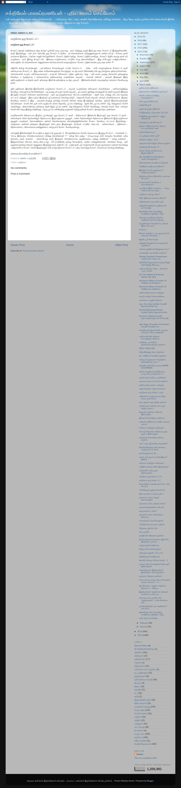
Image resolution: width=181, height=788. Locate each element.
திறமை (137, 686)
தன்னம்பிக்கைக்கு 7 (147, 132)
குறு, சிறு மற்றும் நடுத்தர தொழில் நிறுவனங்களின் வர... (153, 305)
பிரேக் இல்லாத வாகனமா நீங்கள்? (152, 198)
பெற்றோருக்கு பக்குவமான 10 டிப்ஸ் (153, 113)
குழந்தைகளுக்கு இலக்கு (149, 109)
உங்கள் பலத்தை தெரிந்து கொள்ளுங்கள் (149, 96)
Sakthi (140, 754)
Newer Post (18, 244)
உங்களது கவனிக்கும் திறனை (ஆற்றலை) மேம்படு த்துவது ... (152, 219)
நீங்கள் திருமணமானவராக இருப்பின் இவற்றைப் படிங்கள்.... (154, 540)
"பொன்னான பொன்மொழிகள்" (151, 521)
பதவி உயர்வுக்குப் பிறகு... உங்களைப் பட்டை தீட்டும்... (153, 270)
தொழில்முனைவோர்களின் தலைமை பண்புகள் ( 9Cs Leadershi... (153, 331)
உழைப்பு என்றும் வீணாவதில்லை (151, 296)
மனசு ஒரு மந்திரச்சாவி (148, 101)
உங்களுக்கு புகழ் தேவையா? (150, 122)
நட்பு (136, 693)
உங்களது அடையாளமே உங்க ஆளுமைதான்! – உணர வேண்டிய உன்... (153, 600)
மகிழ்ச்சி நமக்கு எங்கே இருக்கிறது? (154, 467)
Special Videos (140, 646)
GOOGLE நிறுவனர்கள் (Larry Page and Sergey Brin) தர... (154, 263)
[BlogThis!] (46, 158)
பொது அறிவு (139, 710)
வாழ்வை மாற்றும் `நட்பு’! (148, 139)
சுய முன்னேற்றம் (141, 673)
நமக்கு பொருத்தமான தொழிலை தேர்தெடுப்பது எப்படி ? (152, 361)
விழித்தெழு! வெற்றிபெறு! (149, 557)
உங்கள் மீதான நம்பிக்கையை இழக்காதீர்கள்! (150, 152)
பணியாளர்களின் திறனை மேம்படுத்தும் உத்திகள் (149, 337)
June (142, 73)
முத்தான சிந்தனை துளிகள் (150, 576)
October (143, 59)
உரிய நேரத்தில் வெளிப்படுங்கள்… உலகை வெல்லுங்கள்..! (152, 158)
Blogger (150, 781)
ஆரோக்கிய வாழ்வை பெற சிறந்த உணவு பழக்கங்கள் (152, 397)
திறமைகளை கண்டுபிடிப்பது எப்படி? (153, 92)
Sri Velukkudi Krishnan (144, 649)
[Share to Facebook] (51, 158)
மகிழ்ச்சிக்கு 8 (145, 105)
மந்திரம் (137, 720)
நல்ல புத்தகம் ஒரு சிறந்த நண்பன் (152, 402)
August (143, 66)
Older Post (121, 244)
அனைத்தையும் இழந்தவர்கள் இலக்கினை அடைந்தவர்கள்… (152, 571)
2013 (140, 635)
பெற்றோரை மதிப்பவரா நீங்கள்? (151, 166)
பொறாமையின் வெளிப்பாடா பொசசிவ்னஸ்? (150, 183)
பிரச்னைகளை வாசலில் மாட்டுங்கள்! (153, 163)
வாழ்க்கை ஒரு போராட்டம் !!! (150, 476)
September (145, 62)
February (144, 623)
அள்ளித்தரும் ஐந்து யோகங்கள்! (152, 490)
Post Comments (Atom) (33, 251)
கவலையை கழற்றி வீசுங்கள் (150, 300)
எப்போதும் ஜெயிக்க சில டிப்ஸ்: (151, 553)
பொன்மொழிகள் (140, 713)
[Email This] (43, 158)
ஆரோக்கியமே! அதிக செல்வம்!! (152, 389)
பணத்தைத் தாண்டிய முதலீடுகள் (152, 378)
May (142, 77)
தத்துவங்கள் (139, 676)
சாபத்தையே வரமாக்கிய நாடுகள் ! (153, 253)
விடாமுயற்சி (144, 532)
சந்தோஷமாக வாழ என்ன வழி (151, 202)
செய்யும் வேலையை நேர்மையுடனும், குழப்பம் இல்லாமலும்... (153, 433)
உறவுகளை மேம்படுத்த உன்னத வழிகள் (154, 143)
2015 (140, 52)
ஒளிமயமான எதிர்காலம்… (149, 88)
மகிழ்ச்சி (137, 717)
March (143, 85)
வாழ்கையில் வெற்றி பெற (149, 545)
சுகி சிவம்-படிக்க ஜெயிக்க (145, 669)
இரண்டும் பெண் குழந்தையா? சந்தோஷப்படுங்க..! (151, 171)
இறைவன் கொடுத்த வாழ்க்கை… (152, 418)
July (142, 70)
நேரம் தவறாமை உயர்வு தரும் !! (151, 494)
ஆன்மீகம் (138, 652)
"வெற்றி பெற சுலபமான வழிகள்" (152, 524)
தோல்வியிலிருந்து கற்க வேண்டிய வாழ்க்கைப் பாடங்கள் (152, 448)
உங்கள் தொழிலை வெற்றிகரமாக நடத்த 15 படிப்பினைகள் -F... (152, 373)
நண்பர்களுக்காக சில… (149, 453)
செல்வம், (142, 230)
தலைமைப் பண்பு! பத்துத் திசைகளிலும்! (149, 498)
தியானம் (137, 683)
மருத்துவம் (138, 724)
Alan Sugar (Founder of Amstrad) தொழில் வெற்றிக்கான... (154, 325)
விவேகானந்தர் (140, 741)
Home (70, 244)
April (142, 81)
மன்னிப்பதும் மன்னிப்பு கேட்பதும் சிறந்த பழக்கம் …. (152, 407)
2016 (140, 48)
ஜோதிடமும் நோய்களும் (148, 239)
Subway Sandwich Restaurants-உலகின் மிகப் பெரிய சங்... (153, 258)
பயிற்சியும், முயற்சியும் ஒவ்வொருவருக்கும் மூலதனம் (152, 343)
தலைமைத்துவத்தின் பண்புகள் (151, 507)
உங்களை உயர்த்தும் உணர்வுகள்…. (152, 463)
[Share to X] (49, 158)
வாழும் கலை (139, 734)
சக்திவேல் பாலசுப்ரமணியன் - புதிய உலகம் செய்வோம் (61, 13)
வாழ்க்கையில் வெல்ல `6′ (149, 147)
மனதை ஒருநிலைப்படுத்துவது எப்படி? (154, 249)
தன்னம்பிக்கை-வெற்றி (143, 680)
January (143, 627)
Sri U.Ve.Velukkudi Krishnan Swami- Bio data (151, 276)
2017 (140, 44)
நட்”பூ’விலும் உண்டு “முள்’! (149, 136)
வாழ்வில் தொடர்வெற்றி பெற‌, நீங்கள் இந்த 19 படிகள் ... (153, 225)
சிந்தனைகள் (139, 666)
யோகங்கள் (138, 730)
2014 (140, 631)
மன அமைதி (139, 727)
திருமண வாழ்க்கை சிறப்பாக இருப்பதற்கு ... (150, 413)
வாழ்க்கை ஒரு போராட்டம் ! (150, 480)
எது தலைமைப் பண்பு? (148, 511)
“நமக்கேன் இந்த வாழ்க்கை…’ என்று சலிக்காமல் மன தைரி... (154, 189)
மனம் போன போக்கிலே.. (149, 618)
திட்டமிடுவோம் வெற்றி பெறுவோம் (152, 356)
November (145, 55)
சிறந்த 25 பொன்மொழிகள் (150, 549)
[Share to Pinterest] (54, 158)
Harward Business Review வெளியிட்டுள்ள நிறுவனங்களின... (154, 311)
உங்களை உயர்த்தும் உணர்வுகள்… (152, 428)
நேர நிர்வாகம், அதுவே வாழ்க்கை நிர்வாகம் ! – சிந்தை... (152, 587)
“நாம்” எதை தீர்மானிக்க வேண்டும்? (153, 444)
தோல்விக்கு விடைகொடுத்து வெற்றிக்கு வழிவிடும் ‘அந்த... (152, 212)
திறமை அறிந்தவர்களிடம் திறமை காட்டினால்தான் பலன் (152, 127)
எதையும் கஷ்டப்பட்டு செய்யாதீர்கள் (153, 381)
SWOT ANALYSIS (147, 348)
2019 (140, 37)
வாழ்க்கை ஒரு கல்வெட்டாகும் (151, 392)
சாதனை (137, 663)
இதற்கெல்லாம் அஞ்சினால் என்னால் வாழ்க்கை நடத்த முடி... (153, 593)
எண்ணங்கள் (139, 659)
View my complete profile (145, 758)
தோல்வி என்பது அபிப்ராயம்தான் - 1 (153, 560)
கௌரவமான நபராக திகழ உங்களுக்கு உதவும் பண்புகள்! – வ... (154, 581)
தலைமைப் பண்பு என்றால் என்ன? (152, 504)
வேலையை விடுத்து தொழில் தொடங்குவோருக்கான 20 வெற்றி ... (154, 318)
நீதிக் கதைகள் (140, 703)
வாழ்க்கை (22, 162)
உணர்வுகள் (138, 656)
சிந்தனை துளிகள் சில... (149, 528)
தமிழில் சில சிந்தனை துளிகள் (151, 536)
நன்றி (136, 696)
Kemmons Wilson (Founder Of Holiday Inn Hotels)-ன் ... (152, 282)
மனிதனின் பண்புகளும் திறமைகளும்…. (148, 472)
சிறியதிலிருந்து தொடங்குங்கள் (151, 352)
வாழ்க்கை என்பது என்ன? (149, 194)
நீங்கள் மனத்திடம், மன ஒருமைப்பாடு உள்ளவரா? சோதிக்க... (154, 234)
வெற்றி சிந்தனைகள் (142, 744)
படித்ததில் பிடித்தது (142, 707)
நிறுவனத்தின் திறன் (142, 700)
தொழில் (137, 690)
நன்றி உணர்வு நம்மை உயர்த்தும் (151, 293)
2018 (140, 40)
